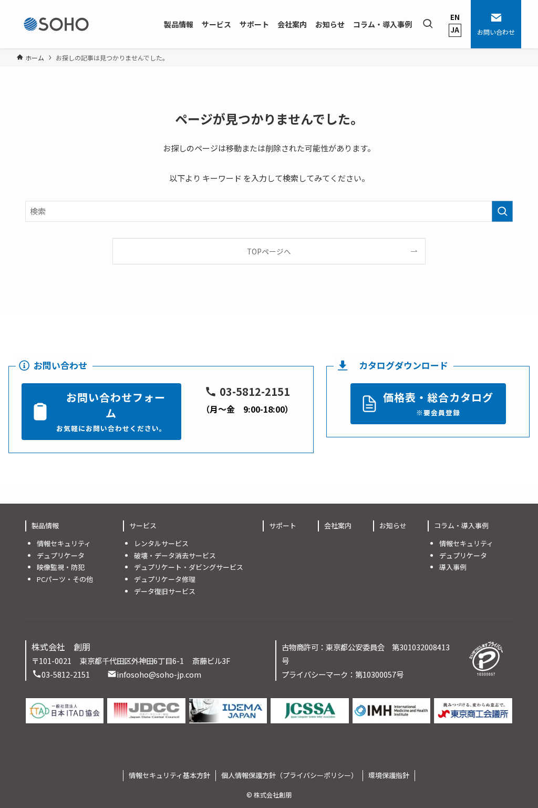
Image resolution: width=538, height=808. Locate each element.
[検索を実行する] (502, 211)
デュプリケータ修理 (164, 579)
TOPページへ (269, 251)
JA (455, 30)
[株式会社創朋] (56, 24)
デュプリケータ (61, 555)
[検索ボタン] (427, 24)
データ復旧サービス (164, 591)
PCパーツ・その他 (65, 579)
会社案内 (337, 525)
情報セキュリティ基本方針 (169, 775)
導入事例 (453, 567)
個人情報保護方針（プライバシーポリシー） (289, 775)
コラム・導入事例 (461, 525)
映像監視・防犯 (61, 567)
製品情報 (45, 525)
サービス (143, 525)
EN (455, 17)
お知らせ (393, 525)
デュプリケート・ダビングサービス (188, 567)
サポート (282, 525)
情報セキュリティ (64, 543)
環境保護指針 (388, 775)
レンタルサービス (161, 543)
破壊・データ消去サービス (175, 555)
